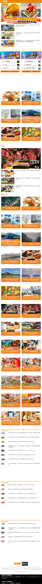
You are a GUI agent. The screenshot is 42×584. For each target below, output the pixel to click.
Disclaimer (33, 569)
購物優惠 (24, 106)
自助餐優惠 (12, 583)
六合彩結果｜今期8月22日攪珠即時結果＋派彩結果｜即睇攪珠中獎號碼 (23, 437)
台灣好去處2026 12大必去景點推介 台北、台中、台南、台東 (21, 450)
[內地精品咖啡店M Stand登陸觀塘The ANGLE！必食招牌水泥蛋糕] (2, 499)
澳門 (3, 354)
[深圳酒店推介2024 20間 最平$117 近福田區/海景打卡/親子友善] (2, 455)
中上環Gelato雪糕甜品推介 (32, 576)
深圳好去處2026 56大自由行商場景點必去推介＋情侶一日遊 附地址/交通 (24, 432)
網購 (3, 426)
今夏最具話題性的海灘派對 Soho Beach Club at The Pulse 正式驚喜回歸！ (24, 533)
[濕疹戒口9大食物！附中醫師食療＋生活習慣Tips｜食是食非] (2, 442)
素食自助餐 (18, 583)
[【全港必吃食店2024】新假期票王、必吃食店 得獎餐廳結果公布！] (2, 494)
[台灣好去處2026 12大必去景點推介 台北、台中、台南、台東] (2, 451)
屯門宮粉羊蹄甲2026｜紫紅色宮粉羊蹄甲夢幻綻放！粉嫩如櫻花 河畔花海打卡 (24, 542)
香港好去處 (17, 28)
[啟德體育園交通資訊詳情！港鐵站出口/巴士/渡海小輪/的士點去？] (2, 524)
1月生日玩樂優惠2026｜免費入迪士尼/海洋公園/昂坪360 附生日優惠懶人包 (24, 464)
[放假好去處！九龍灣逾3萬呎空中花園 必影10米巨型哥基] (2, 537)
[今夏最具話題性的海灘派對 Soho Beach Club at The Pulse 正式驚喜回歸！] (2, 533)
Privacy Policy (38, 569)
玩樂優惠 (17, 43)
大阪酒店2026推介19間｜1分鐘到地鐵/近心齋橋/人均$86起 (21, 459)
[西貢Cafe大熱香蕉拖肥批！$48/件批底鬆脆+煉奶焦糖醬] (2, 490)
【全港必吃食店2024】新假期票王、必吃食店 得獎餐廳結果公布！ (22, 493)
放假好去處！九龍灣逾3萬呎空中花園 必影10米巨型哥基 (20, 536)
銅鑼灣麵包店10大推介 (20, 576)
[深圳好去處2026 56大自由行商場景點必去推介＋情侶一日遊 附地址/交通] (2, 433)
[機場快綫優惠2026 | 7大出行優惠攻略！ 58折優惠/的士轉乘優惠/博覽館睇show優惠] (2, 447)
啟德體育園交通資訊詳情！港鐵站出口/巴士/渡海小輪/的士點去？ (22, 523)
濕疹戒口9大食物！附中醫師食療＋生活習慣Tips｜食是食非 (21, 441)
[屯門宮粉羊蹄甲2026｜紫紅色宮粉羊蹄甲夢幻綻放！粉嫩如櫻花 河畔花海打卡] (2, 542)
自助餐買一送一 (4, 583)
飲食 (3, 106)
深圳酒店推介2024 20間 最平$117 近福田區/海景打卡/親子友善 (22, 454)
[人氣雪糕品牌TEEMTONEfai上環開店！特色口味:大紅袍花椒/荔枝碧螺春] (2, 503)
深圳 (3, 211)
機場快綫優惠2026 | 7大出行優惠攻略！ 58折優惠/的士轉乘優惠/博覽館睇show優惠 (24, 446)
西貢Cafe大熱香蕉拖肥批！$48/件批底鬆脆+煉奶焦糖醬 (20, 489)
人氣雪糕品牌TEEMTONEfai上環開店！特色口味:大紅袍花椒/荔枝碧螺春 (24, 502)
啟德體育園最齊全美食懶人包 (7, 576)
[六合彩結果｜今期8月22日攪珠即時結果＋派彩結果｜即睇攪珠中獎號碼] (2, 438)
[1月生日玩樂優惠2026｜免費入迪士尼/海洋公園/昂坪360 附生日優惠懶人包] (2, 464)
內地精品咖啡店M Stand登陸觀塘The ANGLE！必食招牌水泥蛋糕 (22, 497)
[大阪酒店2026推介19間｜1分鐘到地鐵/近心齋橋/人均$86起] (2, 460)
